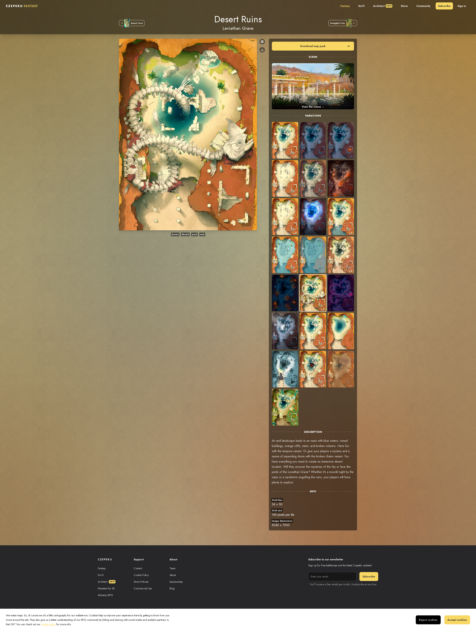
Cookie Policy (141, 575)
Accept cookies (457, 620)
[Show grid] (262, 42)
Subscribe (444, 6)
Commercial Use (143, 588)
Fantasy (345, 6)
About (173, 575)
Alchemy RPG (105, 595)
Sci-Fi (361, 6)
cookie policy (48, 624)
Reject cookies (428, 620)
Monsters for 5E (106, 588)
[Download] (262, 50)
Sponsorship (176, 582)
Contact (138, 568)
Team (173, 568)
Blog (172, 588)
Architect (382, 6)
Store (404, 6)
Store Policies (141, 582)
